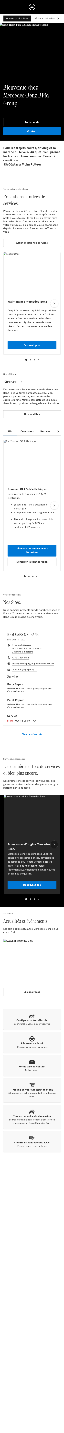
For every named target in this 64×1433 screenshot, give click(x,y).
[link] (22, 651)
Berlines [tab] (45, 431)
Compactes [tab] (27, 431)
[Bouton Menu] (7, 7)
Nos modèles (32, 414)
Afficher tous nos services (32, 242)
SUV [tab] (10, 431)
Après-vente (31, 122)
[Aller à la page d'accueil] (32, 7)
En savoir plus (32, 992)
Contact (32, 131)
